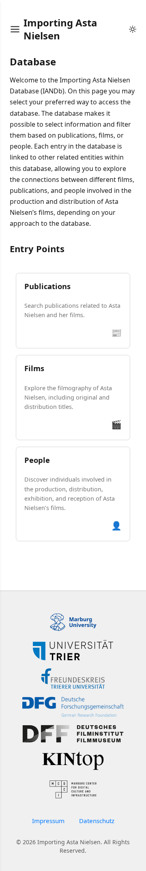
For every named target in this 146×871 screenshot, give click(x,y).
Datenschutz (96, 821)
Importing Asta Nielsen (60, 29)
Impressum (48, 821)
